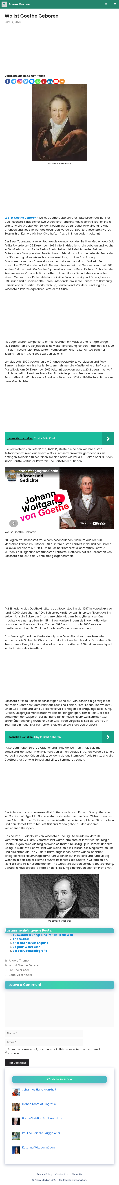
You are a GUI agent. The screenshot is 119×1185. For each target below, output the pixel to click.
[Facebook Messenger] (32, 81)
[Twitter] (26, 81)
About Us (77, 1174)
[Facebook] (7, 81)
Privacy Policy (44, 1174)
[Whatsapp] (38, 81)
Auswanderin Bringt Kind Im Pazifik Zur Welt (43, 935)
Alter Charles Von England (30, 943)
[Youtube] (56, 81)
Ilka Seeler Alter (19, 970)
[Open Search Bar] (106, 4)
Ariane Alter (21, 939)
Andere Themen (19, 960)
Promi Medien (19, 4)
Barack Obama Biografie (30, 951)
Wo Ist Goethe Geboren (20, 218)
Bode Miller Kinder (20, 975)
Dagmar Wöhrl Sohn (26, 947)
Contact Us (61, 1174)
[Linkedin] (50, 81)
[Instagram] (19, 81)
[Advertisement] (59, 51)
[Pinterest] (44, 81)
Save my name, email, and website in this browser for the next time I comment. (54, 1051)
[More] (62, 81)
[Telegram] (13, 81)
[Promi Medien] (4, 4)
